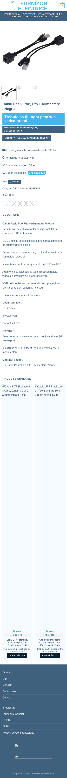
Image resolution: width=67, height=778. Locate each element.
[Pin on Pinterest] (29, 203)
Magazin (7, 685)
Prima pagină (12, 14)
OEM (11, 195)
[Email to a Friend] (23, 203)
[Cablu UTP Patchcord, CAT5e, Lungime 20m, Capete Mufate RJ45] (17, 507)
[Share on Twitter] (17, 203)
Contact (6, 697)
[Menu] (5, 5)
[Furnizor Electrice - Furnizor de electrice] (33, 5)
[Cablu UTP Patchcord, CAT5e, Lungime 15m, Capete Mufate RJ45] (50, 507)
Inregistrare (8, 707)
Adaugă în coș (17, 655)
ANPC (6, 726)
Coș (4, 678)
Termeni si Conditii (13, 714)
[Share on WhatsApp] (5, 203)
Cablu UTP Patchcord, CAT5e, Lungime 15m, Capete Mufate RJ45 (49, 642)
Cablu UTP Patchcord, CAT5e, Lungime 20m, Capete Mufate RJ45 (17, 642)
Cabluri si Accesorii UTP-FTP (41, 16)
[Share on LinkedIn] (34, 203)
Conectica (29, 14)
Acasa (6, 672)
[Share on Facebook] (11, 203)
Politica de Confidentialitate (18, 732)
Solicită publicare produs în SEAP (27, 138)
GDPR (6, 720)
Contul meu (9, 691)
